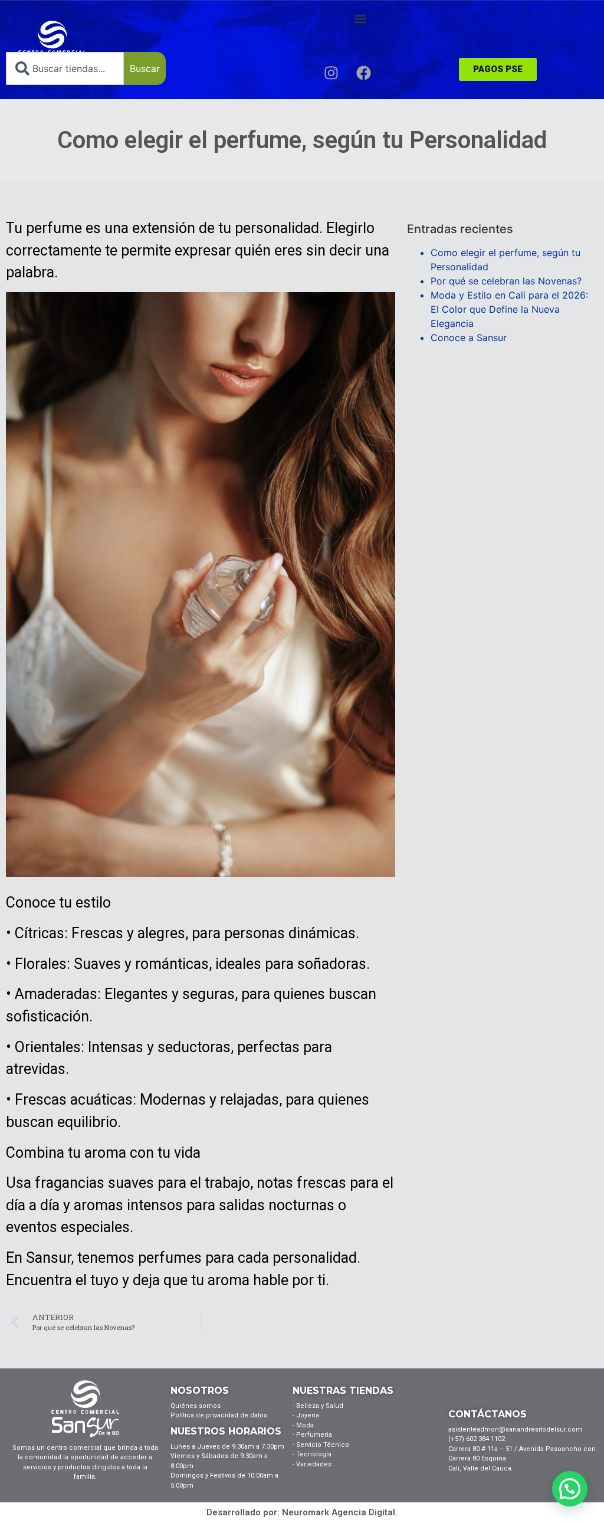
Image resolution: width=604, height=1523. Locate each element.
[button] (360, 18)
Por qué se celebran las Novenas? (506, 281)
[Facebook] (363, 72)
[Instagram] (331, 72)
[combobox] (65, 68)
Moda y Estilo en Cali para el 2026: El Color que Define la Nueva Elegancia (509, 309)
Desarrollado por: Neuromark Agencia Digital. (302, 1512)
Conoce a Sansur (469, 337)
